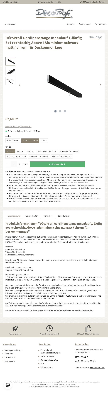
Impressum (10, 361)
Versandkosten (48, 382)
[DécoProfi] (96, 44)
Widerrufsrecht (47, 356)
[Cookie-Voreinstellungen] (8, 385)
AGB (42, 363)
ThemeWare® (74, 386)
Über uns (9, 354)
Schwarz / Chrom (30, 140)
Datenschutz (10, 357)
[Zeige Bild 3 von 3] (65, 111)
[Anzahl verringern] (8, 164)
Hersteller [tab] (48, 216)
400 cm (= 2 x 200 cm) (16, 156)
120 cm (20, 151)
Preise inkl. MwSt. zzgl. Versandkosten (18, 127)
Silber (44, 140)
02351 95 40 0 (81, 357)
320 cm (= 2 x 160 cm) (69, 151)
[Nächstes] (100, 85)
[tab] (14, 216)
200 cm (10, 151)
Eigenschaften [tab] (32, 216)
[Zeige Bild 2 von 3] (60, 111)
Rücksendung (47, 367)
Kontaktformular (97, 367)
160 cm (30, 151)
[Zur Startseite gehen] (54, 14)
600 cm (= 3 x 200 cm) (39, 156)
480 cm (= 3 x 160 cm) (61, 156)
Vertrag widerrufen (49, 360)
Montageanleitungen (14, 350)
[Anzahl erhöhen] (19, 164)
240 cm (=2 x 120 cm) (46, 151)
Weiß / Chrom (13, 140)
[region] (54, 85)
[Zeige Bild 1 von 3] (55, 111)
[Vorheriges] (20, 85)
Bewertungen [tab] (64, 216)
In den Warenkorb (57, 164)
